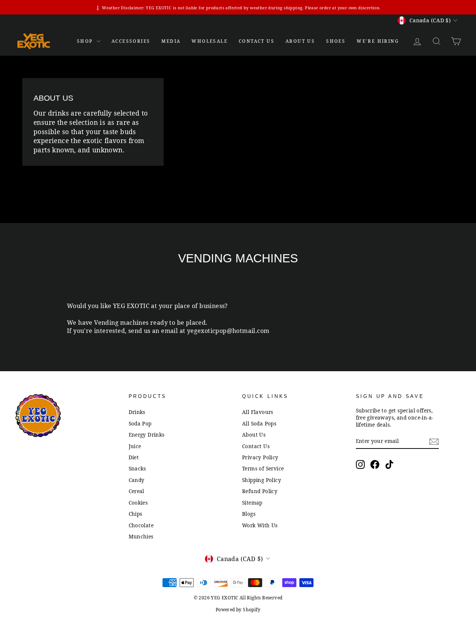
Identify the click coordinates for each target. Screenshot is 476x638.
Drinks (137, 411)
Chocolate (141, 525)
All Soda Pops (259, 423)
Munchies (141, 536)
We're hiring (378, 41)
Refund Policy (259, 491)
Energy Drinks (147, 434)
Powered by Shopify (238, 609)
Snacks (137, 468)
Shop (86, 41)
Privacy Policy (260, 457)
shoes (335, 41)
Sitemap (252, 502)
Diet (134, 457)
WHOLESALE (210, 41)
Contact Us (256, 446)
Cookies (138, 502)
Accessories (131, 41)
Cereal (136, 491)
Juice (135, 446)
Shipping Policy (261, 479)
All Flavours (257, 411)
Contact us (256, 41)
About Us (300, 41)
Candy (137, 479)
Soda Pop (140, 423)
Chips (135, 513)
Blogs (248, 513)
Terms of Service (263, 468)
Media (170, 41)
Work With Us (260, 525)
